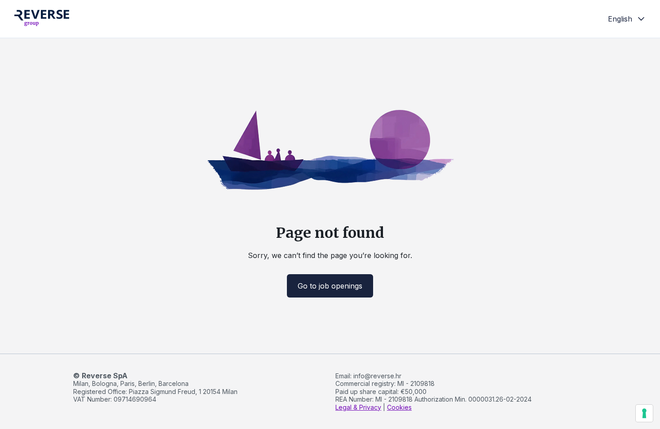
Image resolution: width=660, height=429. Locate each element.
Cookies (399, 407)
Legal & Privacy (358, 407)
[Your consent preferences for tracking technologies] (644, 413)
